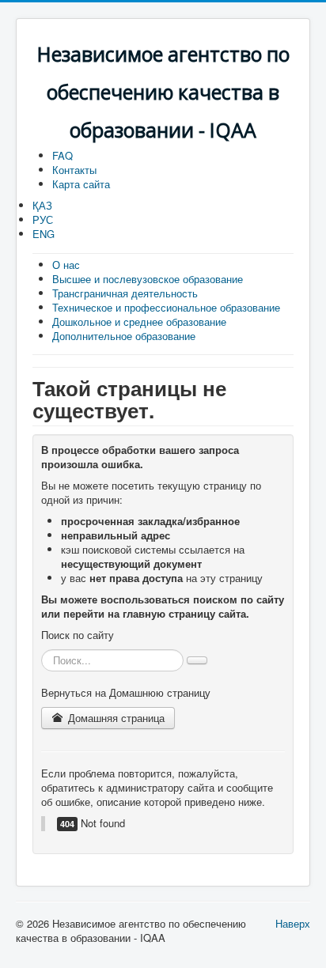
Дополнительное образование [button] (123, 335)
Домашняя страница (115, 717)
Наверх (292, 923)
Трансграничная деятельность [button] (125, 293)
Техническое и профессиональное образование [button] (166, 307)
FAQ (62, 155)
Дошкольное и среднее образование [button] (139, 321)
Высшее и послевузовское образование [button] (147, 278)
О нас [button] (66, 264)
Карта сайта (81, 183)
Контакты (74, 169)
